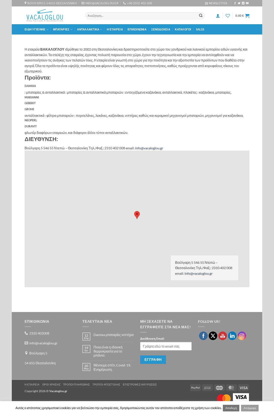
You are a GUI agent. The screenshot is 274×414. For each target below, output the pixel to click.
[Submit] (200, 16)
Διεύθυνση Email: (152, 338)
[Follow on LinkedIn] (243, 3)
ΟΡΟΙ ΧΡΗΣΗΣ (51, 384)
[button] (216, 3)
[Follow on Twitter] (239, 3)
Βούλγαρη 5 (38, 353)
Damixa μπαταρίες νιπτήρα (114, 335)
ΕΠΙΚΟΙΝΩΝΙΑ (137, 29)
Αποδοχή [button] (231, 408)
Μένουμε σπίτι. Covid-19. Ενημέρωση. (112, 367)
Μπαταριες (61, 29)
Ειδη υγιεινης (35, 29)
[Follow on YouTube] (247, 3)
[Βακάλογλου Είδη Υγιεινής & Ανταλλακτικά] (52, 15)
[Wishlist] (228, 15)
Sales (200, 29)
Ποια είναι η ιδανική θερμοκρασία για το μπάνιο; (108, 351)
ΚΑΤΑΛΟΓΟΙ (183, 29)
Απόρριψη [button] (250, 408)
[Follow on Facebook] (235, 3)
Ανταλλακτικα (88, 29)
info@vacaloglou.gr (149, 148)
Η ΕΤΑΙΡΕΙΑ (115, 29)
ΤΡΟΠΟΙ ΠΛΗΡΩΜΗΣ (76, 384)
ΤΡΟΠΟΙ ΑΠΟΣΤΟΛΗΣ (106, 384)
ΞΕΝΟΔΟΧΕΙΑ (160, 29)
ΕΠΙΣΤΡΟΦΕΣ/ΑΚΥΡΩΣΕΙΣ (140, 384)
